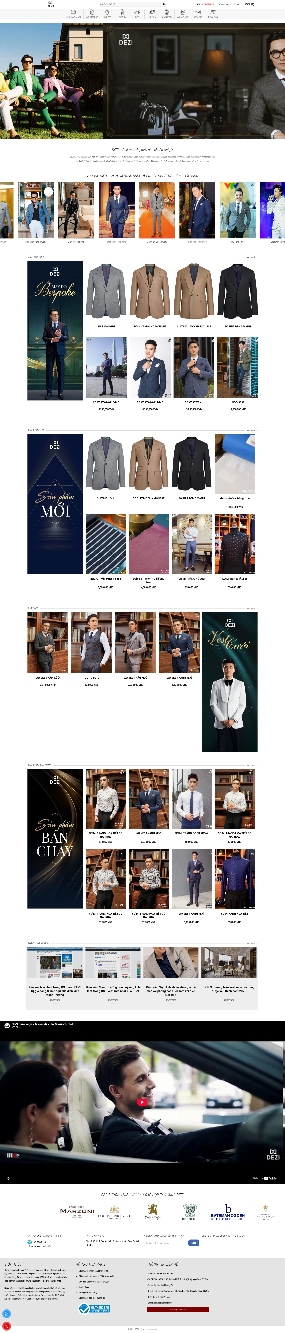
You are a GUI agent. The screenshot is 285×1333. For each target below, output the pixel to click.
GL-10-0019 (92, 677)
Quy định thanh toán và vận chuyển (94, 1281)
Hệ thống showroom (178, 1309)
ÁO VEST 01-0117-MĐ (150, 402)
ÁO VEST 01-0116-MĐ (106, 402)
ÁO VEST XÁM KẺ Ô (48, 677)
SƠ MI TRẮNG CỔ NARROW (191, 833)
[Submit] (164, 4)
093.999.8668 (209, 4)
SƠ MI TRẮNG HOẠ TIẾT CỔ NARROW (105, 835)
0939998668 (40, 1242)
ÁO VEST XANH (194, 402)
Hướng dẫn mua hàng (88, 1292)
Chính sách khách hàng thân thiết (93, 1271)
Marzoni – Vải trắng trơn (235, 498)
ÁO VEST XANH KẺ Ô (179, 677)
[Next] (275, 80)
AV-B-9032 (237, 402)
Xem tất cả (251, 257)
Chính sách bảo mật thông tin (92, 1298)
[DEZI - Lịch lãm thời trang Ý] (58, 4)
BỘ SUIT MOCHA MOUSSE (150, 326)
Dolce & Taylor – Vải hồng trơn (148, 580)
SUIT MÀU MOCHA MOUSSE (194, 326)
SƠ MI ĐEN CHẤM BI (234, 578)
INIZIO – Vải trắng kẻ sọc (105, 578)
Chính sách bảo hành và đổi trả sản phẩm (96, 1276)
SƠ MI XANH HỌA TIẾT (234, 913)
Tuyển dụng (84, 1287)
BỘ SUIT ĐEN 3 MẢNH (238, 326)
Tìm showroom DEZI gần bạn (229, 4)
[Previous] (9, 80)
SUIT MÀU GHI (106, 326)
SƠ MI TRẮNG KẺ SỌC (191, 578)
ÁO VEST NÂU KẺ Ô (135, 677)
